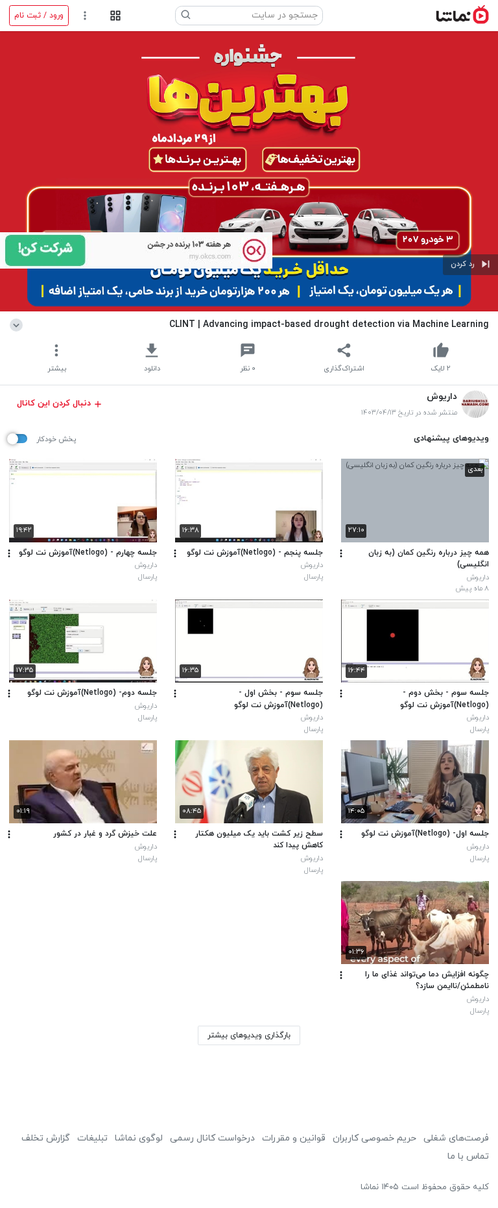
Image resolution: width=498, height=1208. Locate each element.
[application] (249, 171)
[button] (470, 264)
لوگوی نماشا (139, 1138)
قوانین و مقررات (294, 1138)
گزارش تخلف (45, 1138)
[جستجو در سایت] (186, 15)
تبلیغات (92, 1138)
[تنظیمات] (85, 16)
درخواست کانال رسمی (212, 1138)
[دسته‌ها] (115, 16)
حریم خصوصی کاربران (374, 1138)
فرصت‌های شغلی (456, 1138)
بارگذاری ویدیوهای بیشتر (249, 1035)
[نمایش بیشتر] (18, 324)
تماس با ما (468, 1156)
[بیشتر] (341, 553)
